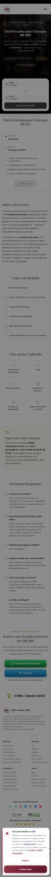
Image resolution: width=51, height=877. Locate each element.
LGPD (39, 850)
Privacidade (17, 853)
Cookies (32, 850)
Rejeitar (25, 860)
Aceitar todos (25, 869)
